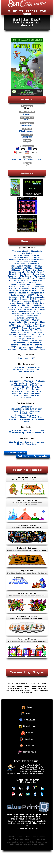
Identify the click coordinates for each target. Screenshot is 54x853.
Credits (29, 745)
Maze (16, 387)
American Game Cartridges (26, 259)
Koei (42, 299)
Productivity (21, 391)
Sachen (28, 324)
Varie (22, 347)
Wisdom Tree (37, 349)
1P (26, 142)
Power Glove (19, 417)
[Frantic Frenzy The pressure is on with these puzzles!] (27, 658)
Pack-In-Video (31, 313)
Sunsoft (27, 330)
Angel (38, 266)
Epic (12, 286)
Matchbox (39, 303)
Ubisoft (27, 345)
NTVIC (37, 311)
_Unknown (19, 367)
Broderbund (16, 272)
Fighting (36, 385)
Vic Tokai (35, 347)
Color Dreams (36, 278)
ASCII (28, 268)
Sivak (26, 114)
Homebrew (26, 125)
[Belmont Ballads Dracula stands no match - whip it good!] (27, 567)
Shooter (36, 393)
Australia (15, 442)
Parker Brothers (26, 318)
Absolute (36, 251)
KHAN (33, 299)
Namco (28, 309)
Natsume (40, 309)
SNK (42, 326)
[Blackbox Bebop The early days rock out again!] (27, 545)
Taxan (26, 332)
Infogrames (18, 295)
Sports (35, 395)
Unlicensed (26, 372)
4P (42, 431)
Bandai (37, 270)
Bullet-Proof (35, 272)
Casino (34, 383)
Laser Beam (16, 303)
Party (36, 387)
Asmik (38, 268)
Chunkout (39, 276)
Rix (42, 322)
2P (31, 431)
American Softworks (27, 263)
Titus (41, 334)
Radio (29, 713)
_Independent (19, 251)
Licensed (17, 369)
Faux (21, 286)
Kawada (13, 299)
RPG (26, 393)
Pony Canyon (22, 320)
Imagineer (37, 293)
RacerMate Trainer (32, 419)
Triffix (15, 345)
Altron (35, 257)
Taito (38, 330)
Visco (23, 349)
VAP (14, 347)
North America (26, 444)
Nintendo (25, 311)
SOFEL (15, 328)
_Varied (28, 381)
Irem (39, 295)
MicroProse (15, 307)
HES (42, 289)
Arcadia (17, 268)
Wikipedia (18, 159)
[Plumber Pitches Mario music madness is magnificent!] (27, 636)
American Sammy (27, 261)
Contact (29, 739)
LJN (28, 303)
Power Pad (36, 417)
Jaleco (13, 297)
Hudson (23, 293)
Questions (29, 726)
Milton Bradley (35, 307)
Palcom (19, 315)
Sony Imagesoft (32, 328)
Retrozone (34, 159)
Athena (16, 270)
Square (15, 330)
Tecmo (12, 334)
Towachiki (18, 343)
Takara (15, 332)
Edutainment (19, 385)
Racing (16, 393)
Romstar (16, 324)
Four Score (20, 411)
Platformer (26, 131)
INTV (31, 295)
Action (40, 381)
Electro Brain (26, 282)
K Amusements (36, 297)
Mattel (26, 305)
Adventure (20, 383)
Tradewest (34, 343)
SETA (11, 326)
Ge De (13, 289)
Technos (37, 332)
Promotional (34, 369)
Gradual (24, 289)
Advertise (29, 752)
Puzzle (36, 391)
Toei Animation (22, 336)
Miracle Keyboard (26, 415)
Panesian (32, 315)
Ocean (15, 313)
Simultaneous (36, 433)
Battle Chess (16, 453)
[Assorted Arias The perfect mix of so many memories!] (27, 613)
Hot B (13, 293)
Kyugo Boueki (32, 301)
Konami (16, 301)
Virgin (12, 349)
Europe (29, 442)
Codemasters (16, 278)
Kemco (23, 299)
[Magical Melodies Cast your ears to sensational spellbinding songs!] (27, 522)
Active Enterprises (27, 255)
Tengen (23, 334)
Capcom (12, 276)
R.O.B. (13, 419)
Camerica (38, 274)
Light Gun (26, 413)
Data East (37, 280)
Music (26, 387)
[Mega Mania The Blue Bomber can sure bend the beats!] (27, 590)
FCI (29, 286)
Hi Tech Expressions (22, 291)
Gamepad (27, 137)
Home (28, 707)
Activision (21, 257)
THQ (32, 334)
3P (36, 431)
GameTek (39, 286)
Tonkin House (20, 341)
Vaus (27, 421)
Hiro (42, 291)
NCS (14, 311)
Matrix (15, 305)
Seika (38, 324)
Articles (29, 719)
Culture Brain (18, 280)
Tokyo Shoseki (26, 338)
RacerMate (15, 322)
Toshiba (37, 341)
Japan (40, 442)
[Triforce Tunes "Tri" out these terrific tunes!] (27, 497)
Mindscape (15, 309)
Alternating (16, 433)
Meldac (38, 305)
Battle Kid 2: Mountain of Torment (34, 456)
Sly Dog (32, 326)
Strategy (26, 397)
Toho (38, 336)
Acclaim (27, 253)
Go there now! (26, 829)
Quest (36, 320)
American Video (22, 266)
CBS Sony (25, 276)
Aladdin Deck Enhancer (27, 409)
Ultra (38, 345)
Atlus (26, 270)
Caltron (24, 274)
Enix (39, 284)
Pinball (18, 389)
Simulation (21, 395)
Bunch (13, 274)
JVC (22, 297)
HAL (34, 289)
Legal (29, 732)
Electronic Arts (22, 284)
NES (26, 119)
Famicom (23, 358)
